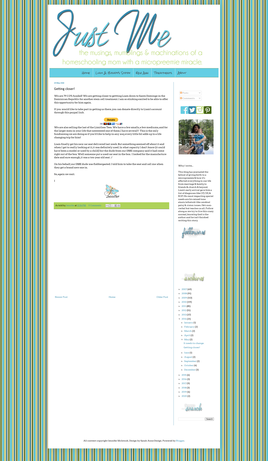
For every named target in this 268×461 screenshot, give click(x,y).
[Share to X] (112, 205)
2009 (185, 298)
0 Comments (94, 205)
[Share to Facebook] (115, 205)
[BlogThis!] (110, 205)
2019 (184, 392)
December (190, 369)
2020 (184, 396)
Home (86, 73)
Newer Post (61, 297)
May (187, 339)
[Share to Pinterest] (118, 205)
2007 (184, 289)
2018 (184, 387)
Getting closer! (192, 347)
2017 (184, 383)
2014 (184, 319)
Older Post (162, 297)
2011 (184, 306)
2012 (184, 310)
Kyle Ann (142, 73)
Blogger (180, 440)
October (189, 365)
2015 (184, 375)
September (190, 361)
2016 (184, 379)
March (188, 331)
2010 (184, 302)
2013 (184, 314)
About (182, 73)
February (189, 327)
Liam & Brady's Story (113, 73)
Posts (185, 93)
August (188, 357)
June (187, 352)
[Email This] (107, 205)
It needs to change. (194, 343)
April (187, 335)
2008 (184, 293)
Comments (188, 98)
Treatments (163, 73)
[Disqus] (111, 251)
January (188, 322)
